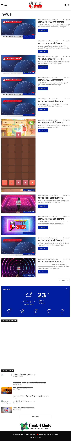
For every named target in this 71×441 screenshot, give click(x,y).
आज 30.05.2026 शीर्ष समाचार (51, 240)
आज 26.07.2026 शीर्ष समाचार (50, 59)
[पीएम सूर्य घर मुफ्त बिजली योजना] (6, 390)
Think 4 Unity (42, 434)
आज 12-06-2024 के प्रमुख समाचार (23, 408)
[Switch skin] (65, 6)
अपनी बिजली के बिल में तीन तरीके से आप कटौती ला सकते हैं (30, 396)
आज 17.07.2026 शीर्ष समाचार (50, 80)
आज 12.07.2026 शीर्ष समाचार (50, 122)
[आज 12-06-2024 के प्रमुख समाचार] (6, 410)
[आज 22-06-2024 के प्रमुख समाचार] (6, 403)
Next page (62, 280)
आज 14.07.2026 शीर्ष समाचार (50, 101)
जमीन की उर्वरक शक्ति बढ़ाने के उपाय (24, 375)
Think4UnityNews (44, 19)
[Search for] (69, 6)
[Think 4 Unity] (35, 5)
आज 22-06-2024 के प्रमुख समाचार (24, 401)
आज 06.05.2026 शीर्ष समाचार (51, 219)
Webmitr (56, 434)
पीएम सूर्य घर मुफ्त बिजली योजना (23, 388)
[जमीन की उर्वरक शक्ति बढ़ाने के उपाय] (6, 377)
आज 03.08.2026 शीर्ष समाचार (51, 43)
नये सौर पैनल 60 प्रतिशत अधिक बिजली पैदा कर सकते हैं (29, 383)
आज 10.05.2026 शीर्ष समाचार (50, 261)
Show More (35, 416)
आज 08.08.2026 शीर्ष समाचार (51, 22)
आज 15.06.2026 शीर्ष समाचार (50, 198)
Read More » (43, 30)
